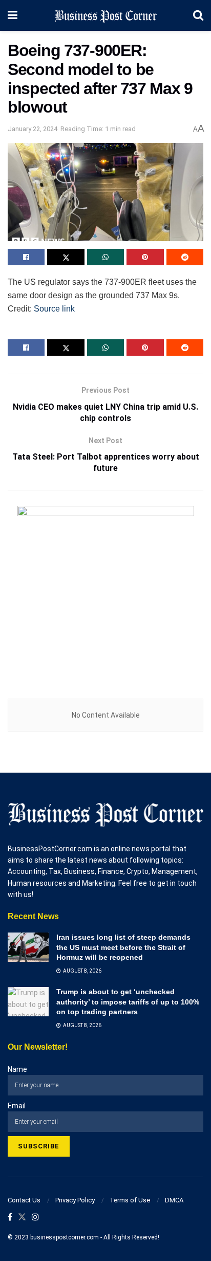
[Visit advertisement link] (105, 594)
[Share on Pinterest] (144, 257)
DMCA (174, 1200)
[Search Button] (198, 15)
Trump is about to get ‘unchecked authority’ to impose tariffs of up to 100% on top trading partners (127, 1002)
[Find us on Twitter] (22, 1217)
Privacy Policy (75, 1200)
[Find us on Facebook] (10, 1217)
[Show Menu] (12, 15)
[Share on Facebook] (26, 257)
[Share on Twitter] (65, 257)
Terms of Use (130, 1200)
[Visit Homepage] (105, 15)
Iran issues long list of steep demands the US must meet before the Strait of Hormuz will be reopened (123, 947)
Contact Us (24, 1200)
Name (17, 1069)
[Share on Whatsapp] (105, 257)
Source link (54, 308)
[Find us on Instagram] (35, 1217)
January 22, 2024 (32, 129)
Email (17, 1106)
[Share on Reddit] (184, 257)
